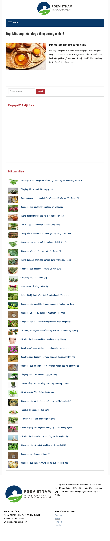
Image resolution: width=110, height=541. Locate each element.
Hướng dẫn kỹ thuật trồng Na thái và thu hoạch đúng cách (45, 295)
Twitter (57, 518)
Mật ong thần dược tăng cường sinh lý (67, 44)
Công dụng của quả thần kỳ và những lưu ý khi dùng (42, 207)
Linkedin (58, 525)
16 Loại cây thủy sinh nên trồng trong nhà (38, 418)
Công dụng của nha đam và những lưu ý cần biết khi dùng (44, 242)
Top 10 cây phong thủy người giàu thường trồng (40, 224)
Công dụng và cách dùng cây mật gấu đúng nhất (41, 251)
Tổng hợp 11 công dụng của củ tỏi (35, 410)
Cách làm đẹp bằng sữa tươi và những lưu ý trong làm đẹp (45, 436)
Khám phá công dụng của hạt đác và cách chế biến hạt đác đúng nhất (50, 198)
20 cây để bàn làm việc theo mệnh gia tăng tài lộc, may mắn (46, 233)
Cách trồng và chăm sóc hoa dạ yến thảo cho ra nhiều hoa (45, 348)
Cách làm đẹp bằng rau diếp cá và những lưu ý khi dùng (43, 339)
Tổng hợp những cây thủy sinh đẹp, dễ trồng (39, 374)
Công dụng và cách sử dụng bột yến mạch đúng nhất (43, 313)
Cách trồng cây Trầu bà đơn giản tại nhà (37, 392)
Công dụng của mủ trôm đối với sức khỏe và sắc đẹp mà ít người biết (50, 366)
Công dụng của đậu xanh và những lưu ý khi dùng (41, 268)
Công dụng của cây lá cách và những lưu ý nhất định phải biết (46, 401)
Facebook (59, 515)
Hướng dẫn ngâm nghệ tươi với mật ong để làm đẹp (42, 216)
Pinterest (58, 522)
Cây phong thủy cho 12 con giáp (34, 277)
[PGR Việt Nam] (55, 9)
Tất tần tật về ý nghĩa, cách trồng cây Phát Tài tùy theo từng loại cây (49, 330)
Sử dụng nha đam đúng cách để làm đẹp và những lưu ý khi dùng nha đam (51, 180)
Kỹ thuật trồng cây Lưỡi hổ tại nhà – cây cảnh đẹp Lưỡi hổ (45, 383)
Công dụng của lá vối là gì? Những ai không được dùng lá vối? (46, 321)
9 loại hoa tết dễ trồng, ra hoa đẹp (35, 286)
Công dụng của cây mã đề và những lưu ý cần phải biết (43, 445)
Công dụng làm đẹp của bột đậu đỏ (35, 454)
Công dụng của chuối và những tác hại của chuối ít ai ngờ (44, 463)
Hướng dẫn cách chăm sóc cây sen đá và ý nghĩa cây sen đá (46, 260)
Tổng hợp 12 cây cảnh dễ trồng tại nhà (37, 189)
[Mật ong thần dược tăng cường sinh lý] (26, 56)
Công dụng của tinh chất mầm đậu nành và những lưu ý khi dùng (47, 304)
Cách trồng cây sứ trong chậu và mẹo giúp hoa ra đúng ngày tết (47, 427)
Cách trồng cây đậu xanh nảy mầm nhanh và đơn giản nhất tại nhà (48, 357)
